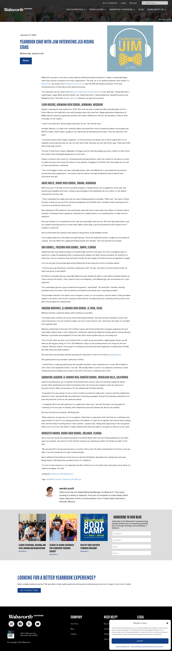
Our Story (74, 624)
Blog (72, 629)
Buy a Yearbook (110, 3)
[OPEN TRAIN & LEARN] (105, 9)
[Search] (143, 3)
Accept (140, 641)
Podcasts (58, 479)
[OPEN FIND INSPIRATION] (85, 9)
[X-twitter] (29, 624)
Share (26, 60)
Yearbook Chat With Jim (72, 479)
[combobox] (156, 3)
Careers (74, 634)
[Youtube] (38, 624)
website (72, 98)
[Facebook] (20, 624)
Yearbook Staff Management (62, 474)
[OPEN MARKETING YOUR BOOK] (134, 9)
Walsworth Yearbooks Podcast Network (85, 92)
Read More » (23, 551)
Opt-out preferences (123, 646)
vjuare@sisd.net (115, 355)
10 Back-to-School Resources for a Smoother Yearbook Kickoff (61, 548)
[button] (167, 623)
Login (123, 3)
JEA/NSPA (50, 479)
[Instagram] (11, 624)
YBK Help (133, 3)
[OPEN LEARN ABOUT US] (165, 9)
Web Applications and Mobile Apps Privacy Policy (147, 646)
